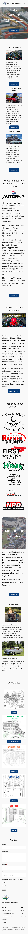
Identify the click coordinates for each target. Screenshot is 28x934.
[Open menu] (25, 3)
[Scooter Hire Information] (13, 615)
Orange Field (14, 771)
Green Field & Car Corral (14, 741)
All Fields (14, 712)
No (5, 885)
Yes (5, 882)
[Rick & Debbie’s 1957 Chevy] (13, 648)
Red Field (14, 830)
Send (4, 889)
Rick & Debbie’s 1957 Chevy (10, 658)
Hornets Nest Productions (14, 3)
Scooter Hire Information (9, 625)
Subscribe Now (14, 391)
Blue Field (14, 800)
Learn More (14, 30)
